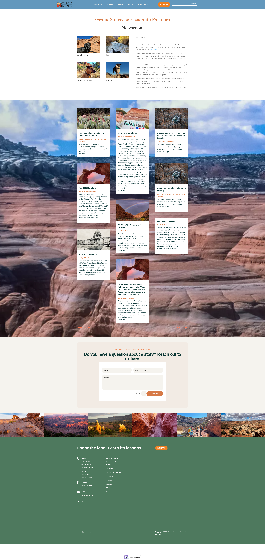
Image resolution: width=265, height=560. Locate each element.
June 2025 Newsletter (127, 133)
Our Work (109, 4)
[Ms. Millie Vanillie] (88, 78)
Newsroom (92, 139)
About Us (96, 4)
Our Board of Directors (113, 472)
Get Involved (141, 4)
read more (82, 153)
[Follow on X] (82, 501)
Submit (155, 394)
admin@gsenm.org (87, 495)
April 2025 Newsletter (88, 254)
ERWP (108, 488)
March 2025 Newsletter (167, 221)
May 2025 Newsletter (88, 188)
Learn (120, 4)
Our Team (109, 468)
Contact (108, 492)
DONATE (164, 4)
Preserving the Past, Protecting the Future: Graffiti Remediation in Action (171, 135)
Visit (129, 4)
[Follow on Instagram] (86, 501)
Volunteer (109, 484)
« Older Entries (83, 327)
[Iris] (117, 52)
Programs (109, 480)
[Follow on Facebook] (78, 501)
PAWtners (153, 50)
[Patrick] (117, 78)
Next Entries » (182, 327)
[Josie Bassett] (88, 52)
